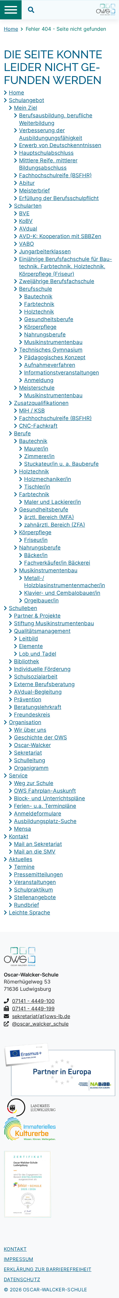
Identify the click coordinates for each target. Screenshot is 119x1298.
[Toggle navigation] (11, 9)
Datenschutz (22, 1279)
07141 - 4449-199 (33, 1008)
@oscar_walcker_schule (40, 1024)
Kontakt (15, 1249)
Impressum (18, 1259)
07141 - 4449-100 (33, 1001)
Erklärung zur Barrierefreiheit (47, 1269)
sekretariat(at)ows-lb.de (41, 1016)
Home (11, 29)
